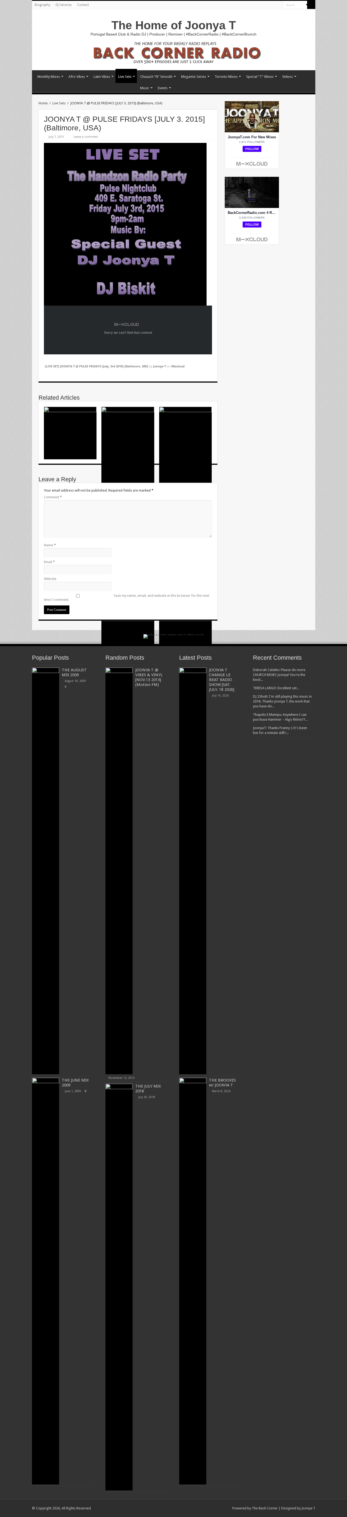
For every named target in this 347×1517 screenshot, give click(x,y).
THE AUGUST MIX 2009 (74, 672)
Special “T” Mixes (260, 77)
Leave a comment (85, 137)
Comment (53, 497)
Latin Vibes (102, 77)
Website (50, 579)
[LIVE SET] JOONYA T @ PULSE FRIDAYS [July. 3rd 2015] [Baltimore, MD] (96, 366)
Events (163, 88)
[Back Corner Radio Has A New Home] (173, 52)
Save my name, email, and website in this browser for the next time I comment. (126, 598)
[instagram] (274, 5)
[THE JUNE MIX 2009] (45, 1281)
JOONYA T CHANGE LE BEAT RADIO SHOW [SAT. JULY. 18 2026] (221, 680)
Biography (42, 5)
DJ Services (64, 5)
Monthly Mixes (48, 77)
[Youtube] (258, 5)
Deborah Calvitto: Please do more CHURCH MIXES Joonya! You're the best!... (279, 675)
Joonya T (159, 366)
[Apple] (263, 5)
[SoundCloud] (268, 5)
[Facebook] (248, 5)
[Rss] (243, 5)
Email (49, 562)
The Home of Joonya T (173, 25)
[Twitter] (253, 5)
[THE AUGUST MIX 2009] (45, 871)
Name (50, 545)
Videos (287, 77)
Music (144, 88)
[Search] (311, 5)
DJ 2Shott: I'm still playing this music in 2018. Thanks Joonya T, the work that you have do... (282, 701)
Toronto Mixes (226, 77)
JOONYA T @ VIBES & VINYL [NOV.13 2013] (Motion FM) (149, 677)
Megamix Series (193, 77)
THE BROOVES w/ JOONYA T (222, 1083)
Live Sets (124, 77)
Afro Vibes (77, 77)
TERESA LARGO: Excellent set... (276, 688)
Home (43, 103)
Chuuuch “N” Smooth (156, 77)
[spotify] (279, 5)
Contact (83, 5)
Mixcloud (178, 366)
